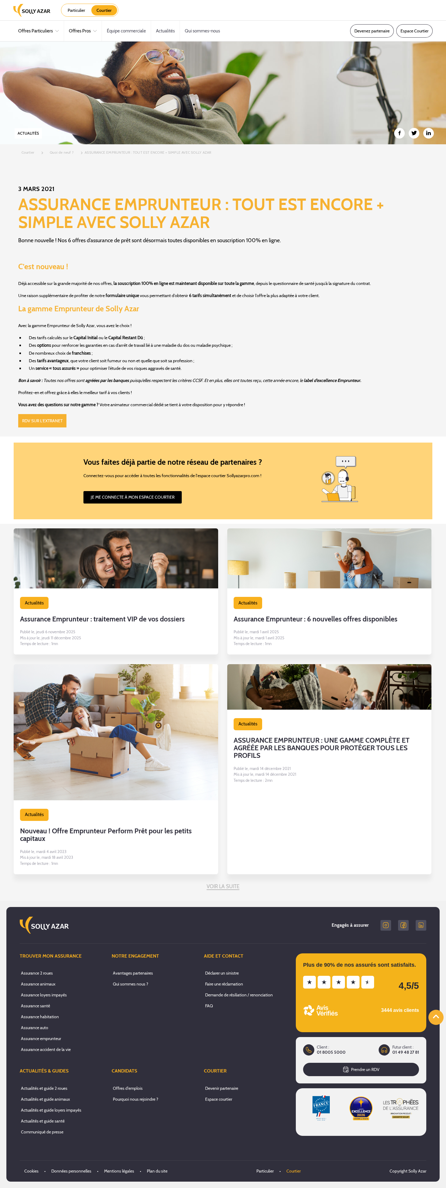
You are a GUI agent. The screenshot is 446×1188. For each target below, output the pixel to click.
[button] (116, 591)
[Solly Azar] (31, 10)
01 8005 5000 (331, 1052)
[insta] (385, 925)
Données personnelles (71, 1171)
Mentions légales (119, 1171)
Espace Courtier (414, 31)
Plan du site (157, 1171)
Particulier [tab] (76, 10)
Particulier (265, 1171)
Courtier (293, 1171)
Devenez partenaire (372, 31)
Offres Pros (80, 31)
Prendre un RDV (365, 1069)
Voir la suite (223, 886)
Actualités (165, 31)
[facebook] (403, 925)
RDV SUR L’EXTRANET (42, 420)
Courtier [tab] (104, 10)
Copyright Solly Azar (408, 1171)
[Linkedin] (421, 925)
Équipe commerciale (126, 31)
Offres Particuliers (35, 31)
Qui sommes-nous (202, 31)
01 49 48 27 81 (405, 1052)
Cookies (31, 1171)
